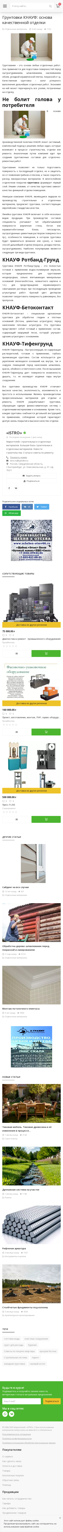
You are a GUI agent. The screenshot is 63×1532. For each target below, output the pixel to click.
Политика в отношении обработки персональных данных (29, 1443)
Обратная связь (10, 1480)
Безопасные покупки (13, 1475)
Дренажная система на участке (20, 1189)
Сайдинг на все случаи (15, 887)
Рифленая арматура (14, 1248)
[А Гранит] (31, 540)
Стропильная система (15, 1357)
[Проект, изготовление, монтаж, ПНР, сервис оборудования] (31, 684)
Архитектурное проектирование (20, 1315)
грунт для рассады (13, 1345)
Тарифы (6, 1503)
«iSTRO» (14, 432)
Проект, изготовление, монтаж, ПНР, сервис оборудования (31, 717)
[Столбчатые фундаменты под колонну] (31, 1283)
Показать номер (18, 457)
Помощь (6, 1484)
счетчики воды (12, 1338)
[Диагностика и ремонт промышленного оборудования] (31, 604)
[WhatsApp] (5, 1414)
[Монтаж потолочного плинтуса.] (31, 985)
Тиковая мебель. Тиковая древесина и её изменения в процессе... (27, 1128)
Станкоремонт (9, 808)
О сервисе (7, 1456)
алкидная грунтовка (14, 1363)
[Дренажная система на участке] (31, 1166)
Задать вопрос (33, 475)
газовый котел (37, 1363)
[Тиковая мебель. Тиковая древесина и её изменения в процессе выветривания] (31, 1103)
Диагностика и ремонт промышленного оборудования (31, 638)
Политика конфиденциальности (17, 1438)
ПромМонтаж (8, 642)
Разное (8, 1197)
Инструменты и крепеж (15, 1256)
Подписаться (33, 481)
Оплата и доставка (12, 1465)
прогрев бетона (48, 1351)
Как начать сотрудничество (16, 1498)
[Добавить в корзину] (46, 653)
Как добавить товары (13, 1508)
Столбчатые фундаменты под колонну (25, 1307)
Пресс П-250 (8, 804)
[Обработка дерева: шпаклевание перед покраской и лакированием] (31, 922)
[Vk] (11, 1414)
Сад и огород (11, 1138)
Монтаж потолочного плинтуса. (21, 1008)
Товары (6, 1470)
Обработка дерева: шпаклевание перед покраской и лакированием (25, 948)
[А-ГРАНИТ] (31, 1046)
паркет (35, 1357)
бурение (32, 1345)
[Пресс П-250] (31, 767)
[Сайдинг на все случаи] (31, 863)
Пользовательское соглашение (16, 1434)
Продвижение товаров (14, 1512)
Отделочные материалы (16, 29)
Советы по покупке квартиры (19, 1351)
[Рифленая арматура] (31, 1225)
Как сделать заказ (11, 1461)
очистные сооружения (36, 1338)
